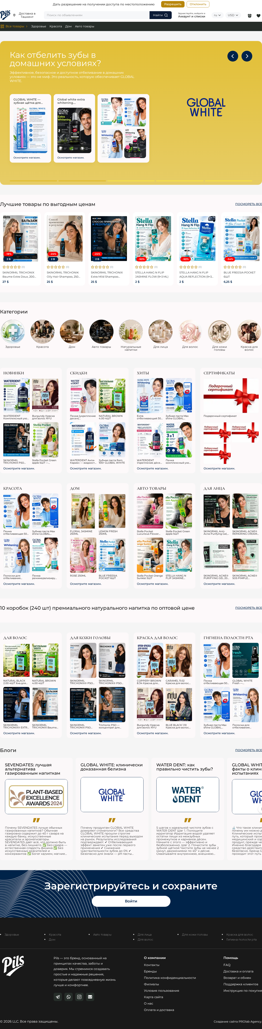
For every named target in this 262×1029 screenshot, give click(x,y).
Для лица (145, 934)
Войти (131, 901)
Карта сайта (153, 997)
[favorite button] (35, 218)
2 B (9, 259)
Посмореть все (248, 204)
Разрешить (172, 4)
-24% (53, 253)
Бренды (150, 971)
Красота (56, 26)
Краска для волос (239, 934)
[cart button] (249, 15)
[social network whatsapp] (68, 997)
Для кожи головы (195, 934)
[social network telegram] (58, 997)
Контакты (151, 965)
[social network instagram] (79, 997)
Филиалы (151, 984)
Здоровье (38, 26)
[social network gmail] (90, 997)
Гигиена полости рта (241, 939)
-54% (230, 259)
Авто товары (84, 26)
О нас (148, 1003)
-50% (141, 259)
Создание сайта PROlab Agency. (238, 1021)
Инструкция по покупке (242, 991)
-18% (8, 253)
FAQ (227, 965)
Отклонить (198, 4)
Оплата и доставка (159, 1010)
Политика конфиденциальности (170, 978)
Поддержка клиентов (240, 984)
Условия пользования (161, 991)
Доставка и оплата (238, 971)
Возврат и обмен (237, 978)
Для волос (145, 939)
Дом (68, 26)
